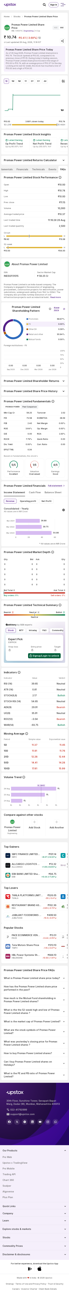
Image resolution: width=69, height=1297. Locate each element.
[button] (59, 308)
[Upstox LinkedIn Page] (32, 1122)
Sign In (53, 5)
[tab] (22, 169)
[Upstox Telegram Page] (25, 1122)
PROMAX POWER (12, 407)
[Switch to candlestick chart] (63, 81)
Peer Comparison (29, 407)
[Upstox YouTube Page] (40, 1122)
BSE (62, 28)
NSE (55, 28)
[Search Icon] (46, 4)
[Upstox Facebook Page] (9, 1122)
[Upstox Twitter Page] (17, 1122)
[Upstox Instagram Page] (48, 1122)
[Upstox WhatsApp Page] (55, 1122)
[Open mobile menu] (63, 5)
